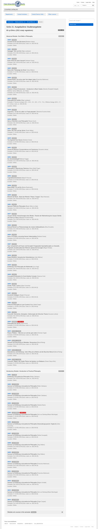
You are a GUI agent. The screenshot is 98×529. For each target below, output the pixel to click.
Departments (9, 14)
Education (13, 523)
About (6, 523)
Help (93, 2)
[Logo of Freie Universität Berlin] (14, 4)
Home (78, 2)
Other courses (52, 14)
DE (75, 5)
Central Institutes (22, 14)
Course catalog (11, 9)
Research (20, 523)
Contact (82, 2)
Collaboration (38, 523)
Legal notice (88, 2)
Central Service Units (38, 14)
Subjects (84, 5)
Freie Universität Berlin (10, 521)
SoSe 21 (10, 22)
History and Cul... (20, 22)
